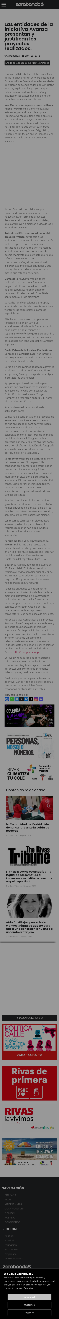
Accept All (29, 1297)
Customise (29, 1305)
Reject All (29, 1312)
